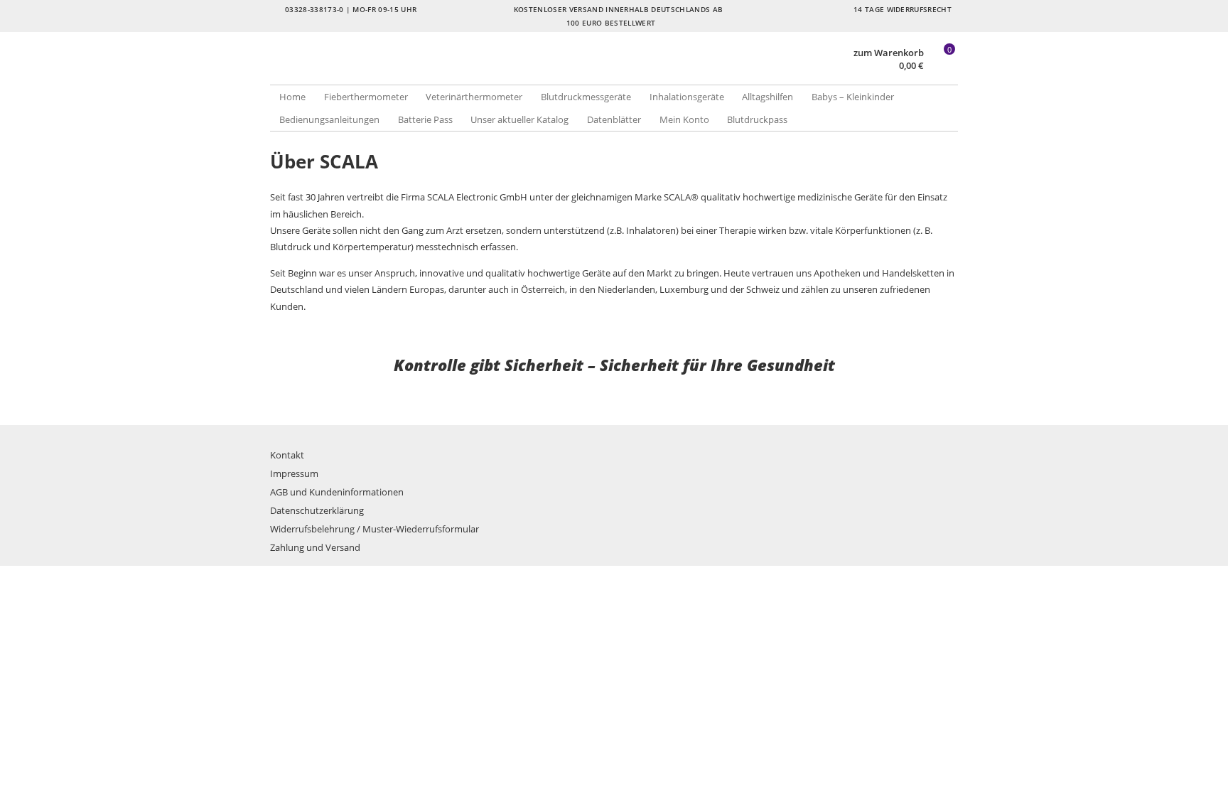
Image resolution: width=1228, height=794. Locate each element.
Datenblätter (614, 119)
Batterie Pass (425, 119)
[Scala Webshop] (442, 70)
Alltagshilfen (767, 96)
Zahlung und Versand (315, 547)
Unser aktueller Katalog (519, 119)
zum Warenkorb (888, 53)
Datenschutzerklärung (317, 510)
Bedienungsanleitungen (329, 119)
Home (292, 96)
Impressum (294, 473)
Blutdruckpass (757, 119)
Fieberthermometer (366, 96)
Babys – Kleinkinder (853, 96)
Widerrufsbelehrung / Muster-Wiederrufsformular (374, 528)
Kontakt (287, 455)
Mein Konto (684, 119)
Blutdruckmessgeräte (586, 96)
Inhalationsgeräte (687, 96)
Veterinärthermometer (474, 96)
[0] (942, 66)
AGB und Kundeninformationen (337, 491)
